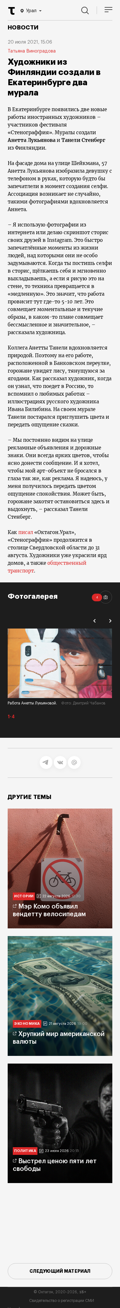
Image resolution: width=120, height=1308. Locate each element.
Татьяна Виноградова (32, 51)
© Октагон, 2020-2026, (60, 1292)
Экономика (27, 1023)
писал (25, 532)
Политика (25, 1151)
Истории (24, 896)
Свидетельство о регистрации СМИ (61, 1301)
